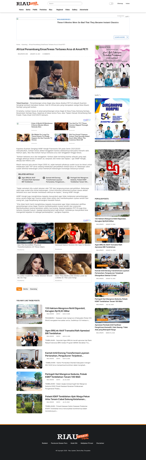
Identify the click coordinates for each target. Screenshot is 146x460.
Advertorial (84, 10)
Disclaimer (100, 443)
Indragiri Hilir (102, 239)
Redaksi (45, 443)
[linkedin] (34, 294)
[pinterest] (30, 294)
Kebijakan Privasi (87, 443)
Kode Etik (74, 443)
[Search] (80, 3)
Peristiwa (43, 10)
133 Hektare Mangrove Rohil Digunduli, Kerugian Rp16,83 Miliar (65, 309)
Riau (50, 10)
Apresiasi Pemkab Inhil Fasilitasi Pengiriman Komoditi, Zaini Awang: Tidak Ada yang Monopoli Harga (111, 327)
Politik (35, 10)
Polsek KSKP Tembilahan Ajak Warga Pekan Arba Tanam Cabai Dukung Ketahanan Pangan (67, 398)
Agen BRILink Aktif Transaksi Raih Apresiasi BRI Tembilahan (31, 180)
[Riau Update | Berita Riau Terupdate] (27, 5)
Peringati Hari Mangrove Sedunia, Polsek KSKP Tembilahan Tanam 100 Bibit (79, 180)
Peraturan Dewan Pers (59, 443)
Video (67, 10)
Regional (59, 10)
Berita (28, 10)
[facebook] (112, 9)
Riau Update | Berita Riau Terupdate (79, 450)
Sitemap (120, 3)
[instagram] (125, 9)
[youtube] (128, 9)
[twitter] (115, 9)
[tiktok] (122, 9)
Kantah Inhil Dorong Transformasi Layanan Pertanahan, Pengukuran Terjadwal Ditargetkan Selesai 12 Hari (55, 180)
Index (128, 3)
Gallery (74, 10)
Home (21, 10)
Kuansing (24, 44)
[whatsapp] (119, 9)
